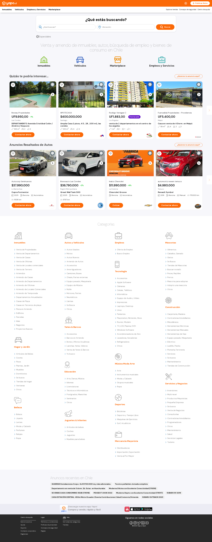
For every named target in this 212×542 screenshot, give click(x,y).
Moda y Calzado (23, 426)
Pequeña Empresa (175, 402)
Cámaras (121, 286)
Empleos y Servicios (36, 9)
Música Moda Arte (125, 363)
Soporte (23, 528)
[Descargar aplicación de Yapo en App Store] (135, 509)
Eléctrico (171, 342)
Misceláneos (172, 322)
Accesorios (72, 265)
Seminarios (71, 398)
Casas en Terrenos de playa (28, 305)
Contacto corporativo (28, 531)
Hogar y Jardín (22, 346)
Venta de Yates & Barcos (78, 349)
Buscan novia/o (174, 269)
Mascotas (170, 242)
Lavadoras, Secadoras (127, 338)
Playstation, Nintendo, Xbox (129, 318)
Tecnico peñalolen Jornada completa (131, 484)
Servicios (171, 354)
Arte (119, 370)
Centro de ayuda (204, 10)
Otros (18, 389)
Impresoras (122, 302)
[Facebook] (131, 523)
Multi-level (172, 394)
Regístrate (24, 534)
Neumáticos (72, 297)
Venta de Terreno (24, 269)
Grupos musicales (125, 382)
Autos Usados (73, 249)
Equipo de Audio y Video (128, 298)
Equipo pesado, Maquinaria (79, 281)
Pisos (18, 361)
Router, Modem (124, 322)
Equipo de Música (74, 285)
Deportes (120, 404)
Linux (119, 310)
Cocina (19, 357)
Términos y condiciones (49, 522)
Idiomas (70, 382)
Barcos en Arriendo (75, 338)
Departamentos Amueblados (29, 297)
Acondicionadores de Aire (128, 334)
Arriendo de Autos (75, 261)
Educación (70, 371)
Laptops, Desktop (125, 306)
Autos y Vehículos (74, 242)
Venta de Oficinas (24, 261)
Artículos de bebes (75, 427)
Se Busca (71, 305)
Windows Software (125, 330)
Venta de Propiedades (26, 249)
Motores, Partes (74, 293)
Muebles (20, 369)
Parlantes (121, 314)
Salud (169, 434)
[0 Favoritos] (110, 85)
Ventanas (20, 385)
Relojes (19, 434)
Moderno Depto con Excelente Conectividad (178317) (139, 493)
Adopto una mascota (177, 285)
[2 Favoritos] (13, 85)
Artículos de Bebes (24, 354)
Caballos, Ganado (175, 253)
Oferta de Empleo (125, 249)
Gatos (170, 257)
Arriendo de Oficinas (25, 285)
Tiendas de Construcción (178, 365)
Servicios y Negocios (176, 383)
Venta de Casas (23, 257)
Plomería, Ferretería (176, 349)
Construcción (172, 307)
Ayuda (23, 525)
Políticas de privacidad (49, 525)
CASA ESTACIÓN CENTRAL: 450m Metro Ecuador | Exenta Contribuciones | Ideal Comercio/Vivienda (95, 497)
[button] (52, 94)
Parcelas (20, 317)
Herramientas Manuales (177, 330)
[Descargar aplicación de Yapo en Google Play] (146, 509)
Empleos (119, 242)
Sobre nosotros (26, 522)
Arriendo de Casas (24, 277)
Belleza (18, 407)
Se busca (20, 377)
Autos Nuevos (73, 257)
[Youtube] (147, 523)
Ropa (18, 438)
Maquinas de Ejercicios (127, 419)
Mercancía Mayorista (126, 441)
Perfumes (20, 430)
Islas (18, 321)
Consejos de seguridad (187, 10)
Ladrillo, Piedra (173, 346)
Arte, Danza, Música (75, 378)
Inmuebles (7, 9)
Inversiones (172, 390)
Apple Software (124, 282)
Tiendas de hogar (24, 381)
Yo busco (71, 354)
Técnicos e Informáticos (77, 390)
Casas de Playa (23, 301)
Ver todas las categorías (71, 522)
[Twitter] (139, 523)
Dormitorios (21, 373)
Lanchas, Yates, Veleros (77, 346)
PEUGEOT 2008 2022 (103, 493)
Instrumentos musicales (127, 374)
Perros (170, 277)
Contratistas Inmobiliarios (178, 318)
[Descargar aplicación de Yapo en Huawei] (127, 509)
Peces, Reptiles (174, 273)
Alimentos (171, 249)
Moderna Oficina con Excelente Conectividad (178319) (132, 488)
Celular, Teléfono (124, 290)
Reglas (43, 531)
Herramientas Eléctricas (178, 326)
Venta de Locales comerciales (29, 265)
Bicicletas (121, 411)
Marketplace (54, 9)
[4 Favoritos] (62, 85)
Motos (70, 253)
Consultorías (173, 414)
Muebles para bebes (76, 439)
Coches (70, 431)
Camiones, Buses (74, 273)
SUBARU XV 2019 (174, 493)
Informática (122, 294)
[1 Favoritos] (13, 153)
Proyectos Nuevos (24, 329)
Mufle (69, 289)
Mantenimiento (174, 361)
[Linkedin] (143, 523)
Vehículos (19, 9)
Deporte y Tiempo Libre (127, 415)
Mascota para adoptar (177, 281)
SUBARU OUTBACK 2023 (152, 497)
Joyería (19, 418)
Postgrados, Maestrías (77, 394)
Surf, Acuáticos (124, 423)
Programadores (174, 422)
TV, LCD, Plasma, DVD (126, 326)
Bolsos (19, 414)
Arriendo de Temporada (27, 293)
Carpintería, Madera (176, 314)
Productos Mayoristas (177, 398)
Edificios (20, 313)
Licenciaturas (73, 386)
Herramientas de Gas (176, 334)
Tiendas (65, 525)
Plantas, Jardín (22, 365)
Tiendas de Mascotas (177, 265)
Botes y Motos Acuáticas (78, 342)
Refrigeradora (123, 342)
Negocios (20, 325)
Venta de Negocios (175, 410)
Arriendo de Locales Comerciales (31, 289)
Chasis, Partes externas (77, 277)
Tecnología (121, 271)
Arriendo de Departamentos (29, 281)
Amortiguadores (74, 269)
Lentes (19, 422)
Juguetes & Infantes (75, 420)
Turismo (170, 442)
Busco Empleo (123, 253)
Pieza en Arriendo (24, 309)
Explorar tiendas (172, 10)
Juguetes (71, 435)
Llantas (70, 301)
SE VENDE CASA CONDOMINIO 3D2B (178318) (71, 493)
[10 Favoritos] (110, 153)
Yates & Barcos (73, 327)
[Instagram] (135, 523)
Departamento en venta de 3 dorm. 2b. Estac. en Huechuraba (78, 488)
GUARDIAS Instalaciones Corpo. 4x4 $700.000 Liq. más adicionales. (81, 484)
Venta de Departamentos (27, 253)
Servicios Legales (175, 438)
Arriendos (20, 273)
